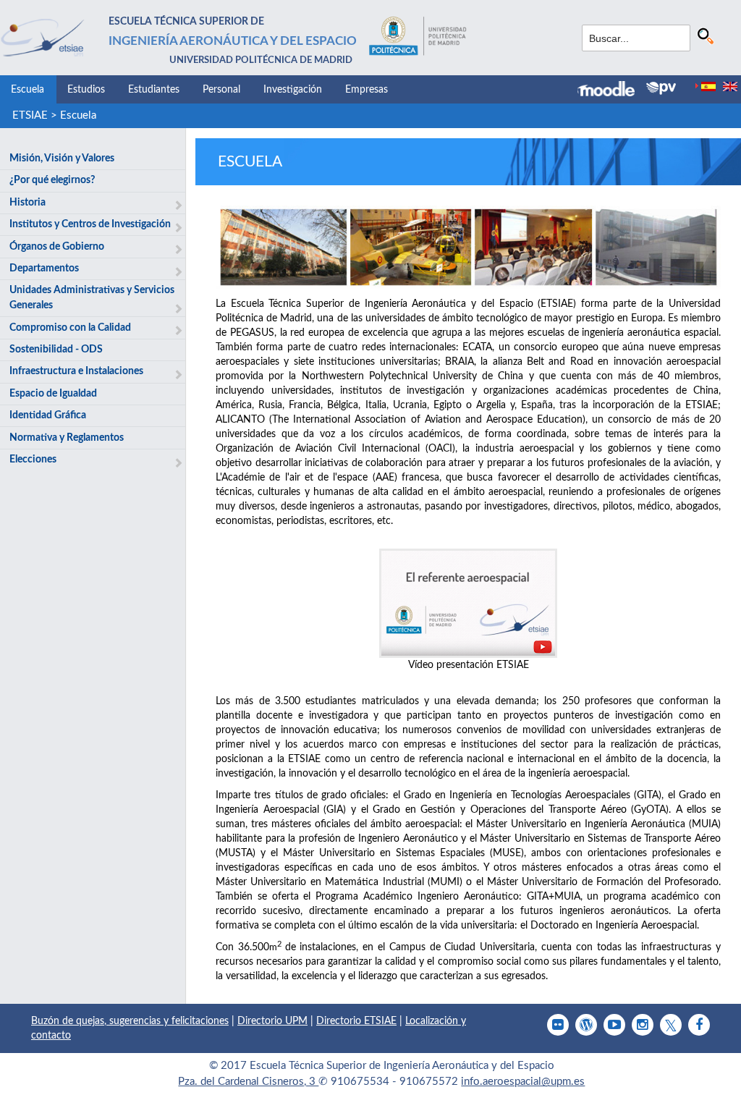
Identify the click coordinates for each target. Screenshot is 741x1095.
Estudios (86, 90)
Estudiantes (153, 90)
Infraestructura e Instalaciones (76, 371)
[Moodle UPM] (611, 90)
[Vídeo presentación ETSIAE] (468, 603)
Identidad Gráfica (47, 415)
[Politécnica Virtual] (661, 88)
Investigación (292, 90)
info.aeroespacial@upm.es (523, 1081)
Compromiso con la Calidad (70, 328)
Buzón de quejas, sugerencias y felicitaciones (130, 1021)
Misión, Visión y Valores (61, 158)
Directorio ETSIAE (356, 1021)
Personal (221, 90)
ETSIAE (30, 115)
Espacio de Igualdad (53, 394)
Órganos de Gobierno (56, 247)
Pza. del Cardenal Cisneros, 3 (248, 1081)
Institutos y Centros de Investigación (90, 224)
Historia (27, 203)
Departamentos (44, 268)
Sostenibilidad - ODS (56, 349)
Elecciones (32, 460)
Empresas (366, 90)
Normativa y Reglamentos (66, 438)
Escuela (27, 90)
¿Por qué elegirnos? (52, 180)
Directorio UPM (272, 1021)
